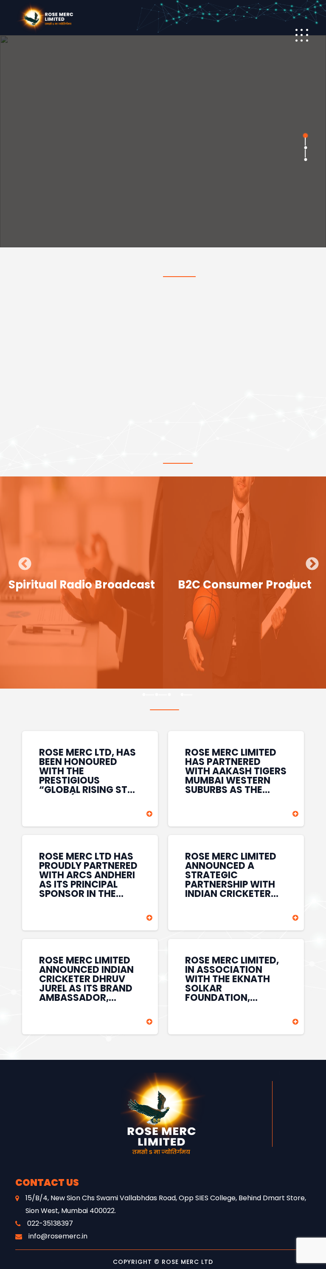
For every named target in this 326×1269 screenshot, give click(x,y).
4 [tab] (182, 695)
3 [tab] (305, 159)
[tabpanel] (163, 141)
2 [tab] (305, 147)
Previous (21, 561)
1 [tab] (305, 136)
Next (309, 561)
